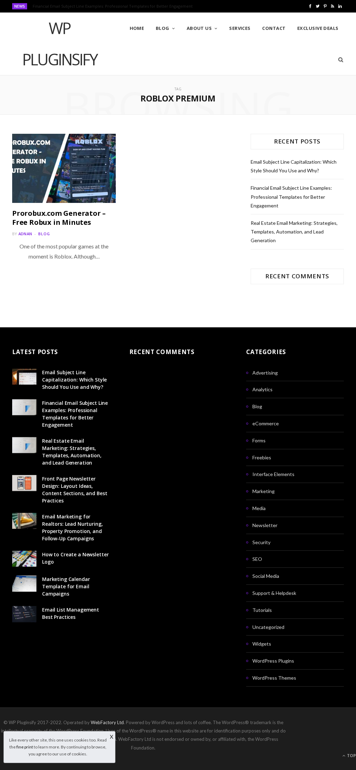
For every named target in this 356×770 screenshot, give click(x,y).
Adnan (25, 233)
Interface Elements (273, 474)
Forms (259, 440)
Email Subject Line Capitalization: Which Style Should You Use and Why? (74, 379)
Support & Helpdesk (274, 593)
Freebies (261, 457)
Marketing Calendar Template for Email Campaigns (66, 586)
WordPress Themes (274, 678)
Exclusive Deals (318, 28)
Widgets (261, 644)
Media (259, 508)
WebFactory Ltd (107, 722)
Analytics (262, 389)
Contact (273, 28)
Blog (162, 28)
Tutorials (262, 610)
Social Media (265, 576)
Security (261, 542)
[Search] (338, 59)
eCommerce (265, 423)
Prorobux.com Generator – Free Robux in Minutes (59, 217)
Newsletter (264, 525)
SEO (257, 559)
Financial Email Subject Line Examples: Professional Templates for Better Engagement (113, 6)
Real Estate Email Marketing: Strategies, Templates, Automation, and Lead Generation (294, 231)
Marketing (263, 491)
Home (137, 28)
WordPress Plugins (273, 661)
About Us (199, 28)
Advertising (265, 373)
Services (240, 28)
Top (351, 756)
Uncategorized (268, 627)
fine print (24, 746)
